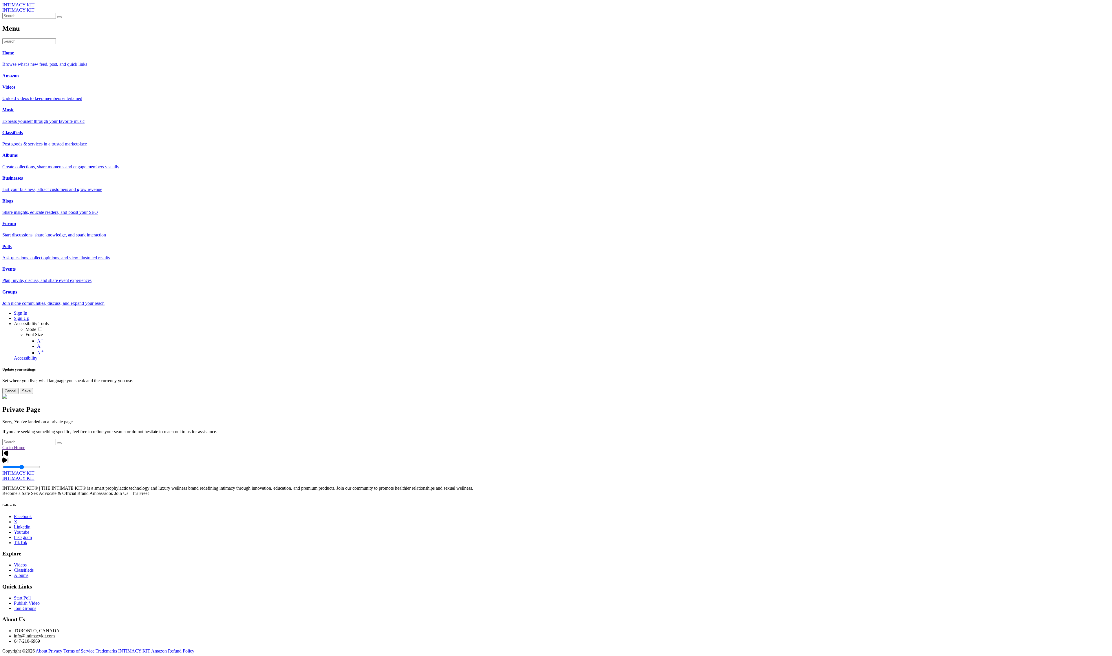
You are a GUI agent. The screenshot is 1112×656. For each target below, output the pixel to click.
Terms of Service (78, 650)
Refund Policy (181, 650)
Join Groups (25, 608)
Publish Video (27, 603)
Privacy (55, 650)
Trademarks (106, 650)
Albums (21, 575)
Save (26, 391)
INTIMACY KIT (18, 4)
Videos (20, 564)
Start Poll (22, 597)
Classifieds (24, 570)
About (41, 650)
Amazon (159, 650)
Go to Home (13, 447)
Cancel (10, 391)
